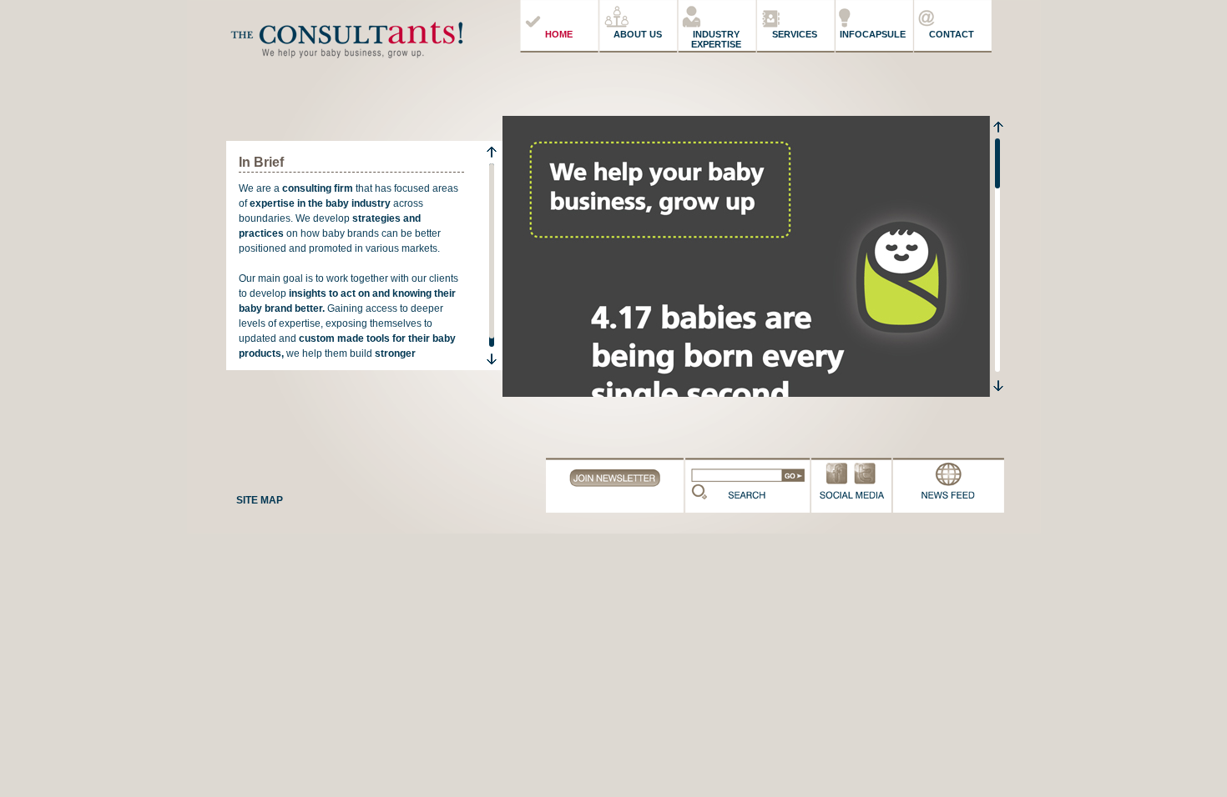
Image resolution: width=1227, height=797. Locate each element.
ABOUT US (638, 34)
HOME (559, 34)
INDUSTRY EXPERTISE (716, 39)
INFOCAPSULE (873, 34)
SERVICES (794, 34)
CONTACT (951, 34)
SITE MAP (259, 500)
